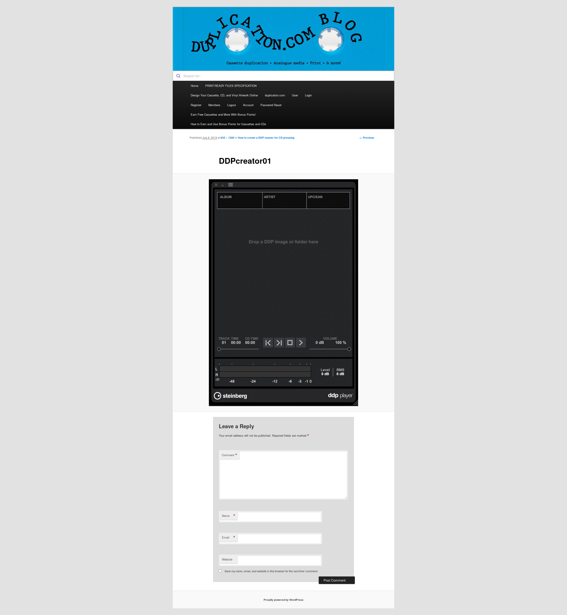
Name (228, 515)
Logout (231, 105)
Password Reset (271, 105)
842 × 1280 (227, 138)
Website (227, 559)
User (295, 95)
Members (214, 105)
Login (308, 95)
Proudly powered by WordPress (283, 600)
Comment (229, 455)
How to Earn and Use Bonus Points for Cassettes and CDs (228, 124)
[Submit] (178, 76)
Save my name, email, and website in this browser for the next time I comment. (271, 571)
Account (248, 105)
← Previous (366, 138)
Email (228, 537)
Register (196, 105)
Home (194, 86)
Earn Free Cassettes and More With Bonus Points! (223, 114)
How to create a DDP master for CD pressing (266, 138)
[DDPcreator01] (283, 292)
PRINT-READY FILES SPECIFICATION (231, 86)
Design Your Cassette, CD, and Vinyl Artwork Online (224, 95)
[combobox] (283, 76)
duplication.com (275, 95)
